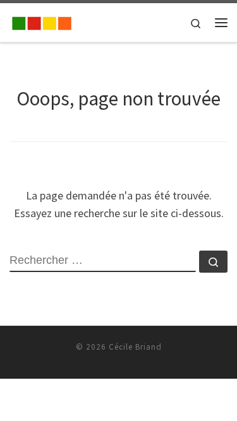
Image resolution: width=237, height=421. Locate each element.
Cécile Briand (135, 346)
